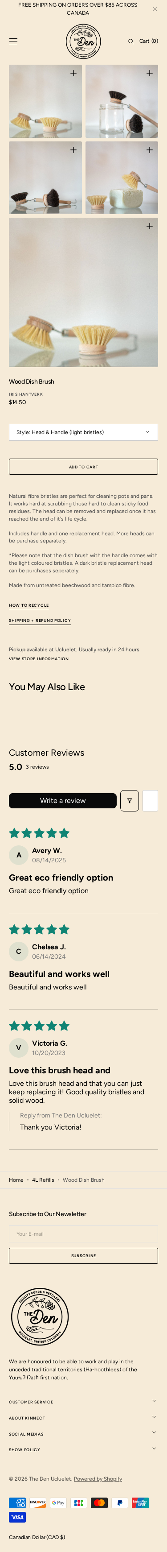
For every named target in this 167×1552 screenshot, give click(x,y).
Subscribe (83, 1255)
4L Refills (43, 1180)
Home (16, 1180)
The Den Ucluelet (50, 1479)
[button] (13, 41)
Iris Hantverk (26, 394)
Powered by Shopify (98, 1479)
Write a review (63, 800)
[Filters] (129, 800)
